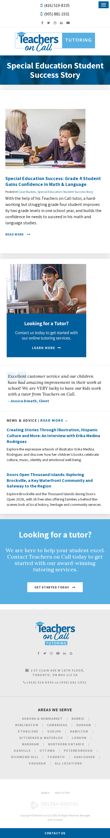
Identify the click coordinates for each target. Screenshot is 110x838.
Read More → (54, 420)
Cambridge (57, 725)
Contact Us (55, 833)
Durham (83, 725)
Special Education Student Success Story (65, 192)
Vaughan (37, 763)
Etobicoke (28, 731)
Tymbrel (57, 819)
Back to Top (62, 793)
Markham (30, 744)
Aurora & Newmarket (42, 719)
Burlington (26, 725)
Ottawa (47, 750)
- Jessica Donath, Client (28, 400)
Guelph (54, 731)
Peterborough (78, 750)
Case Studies (27, 192)
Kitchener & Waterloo (41, 738)
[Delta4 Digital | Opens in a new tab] (55, 808)
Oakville (22, 750)
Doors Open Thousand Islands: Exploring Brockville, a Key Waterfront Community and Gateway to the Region (50, 480)
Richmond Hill (24, 757)
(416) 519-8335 (57, 5)
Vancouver (84, 757)
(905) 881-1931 (56, 14)
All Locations (68, 763)
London (79, 738)
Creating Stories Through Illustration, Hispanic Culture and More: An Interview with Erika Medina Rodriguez (53, 435)
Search (45, 793)
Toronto (56, 757)
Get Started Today (51, 587)
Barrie (78, 719)
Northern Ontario (66, 744)
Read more (14, 234)
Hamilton (79, 731)
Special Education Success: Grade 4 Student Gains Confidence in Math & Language (53, 181)
